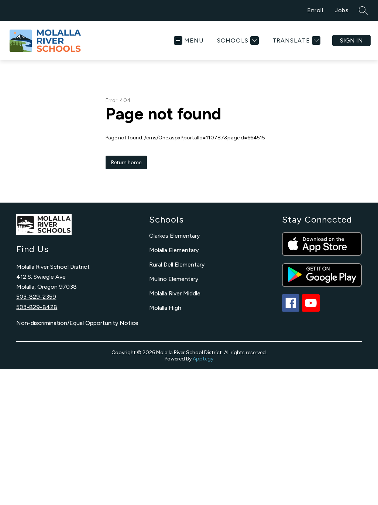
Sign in (351, 40)
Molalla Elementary (174, 250)
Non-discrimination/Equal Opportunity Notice (77, 322)
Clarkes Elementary (174, 235)
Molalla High (165, 307)
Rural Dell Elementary (177, 264)
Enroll (315, 10)
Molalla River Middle (174, 293)
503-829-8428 (36, 307)
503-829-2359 (36, 296)
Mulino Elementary (173, 278)
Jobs (341, 10)
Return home (126, 162)
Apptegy (203, 359)
